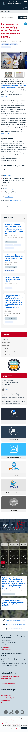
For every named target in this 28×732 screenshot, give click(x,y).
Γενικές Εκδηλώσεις (14, 44)
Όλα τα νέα (5, 339)
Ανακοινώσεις (6, 342)
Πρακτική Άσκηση (5, 700)
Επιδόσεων (19, 729)
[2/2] (19, 74)
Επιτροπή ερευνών (6, 703)
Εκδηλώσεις (5, 345)
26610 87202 (7, 388)
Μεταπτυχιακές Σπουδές (6, 47)
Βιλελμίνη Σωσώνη (5, 133)
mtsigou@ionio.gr (8, 189)
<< (3, 541)
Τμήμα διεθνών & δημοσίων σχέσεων (10, 698)
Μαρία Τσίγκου (4, 96)
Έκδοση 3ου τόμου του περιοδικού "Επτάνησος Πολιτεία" (12, 279)
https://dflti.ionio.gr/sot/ (16, 200)
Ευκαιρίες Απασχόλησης (8, 351)
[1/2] (8, 74)
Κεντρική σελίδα (5, 693)
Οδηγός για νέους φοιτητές (8, 683)
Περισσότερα (4, 723)
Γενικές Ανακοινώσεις (5, 44)
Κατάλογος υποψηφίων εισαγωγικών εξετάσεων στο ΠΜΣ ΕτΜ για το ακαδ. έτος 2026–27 (14, 257)
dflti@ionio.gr (7, 175)
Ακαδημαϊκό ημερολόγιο (8, 354)
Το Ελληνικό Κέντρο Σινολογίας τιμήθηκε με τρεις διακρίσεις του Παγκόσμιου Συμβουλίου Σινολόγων (13, 603)
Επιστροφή (7, 206)
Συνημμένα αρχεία (11, 242)
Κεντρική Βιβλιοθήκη (6, 695)
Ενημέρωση (7, 11)
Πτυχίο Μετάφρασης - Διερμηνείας (10, 676)
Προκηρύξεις (5, 348)
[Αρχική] (2, 11)
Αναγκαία (13, 729)
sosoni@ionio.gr (9, 197)
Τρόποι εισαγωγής (6, 678)
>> (25, 541)
